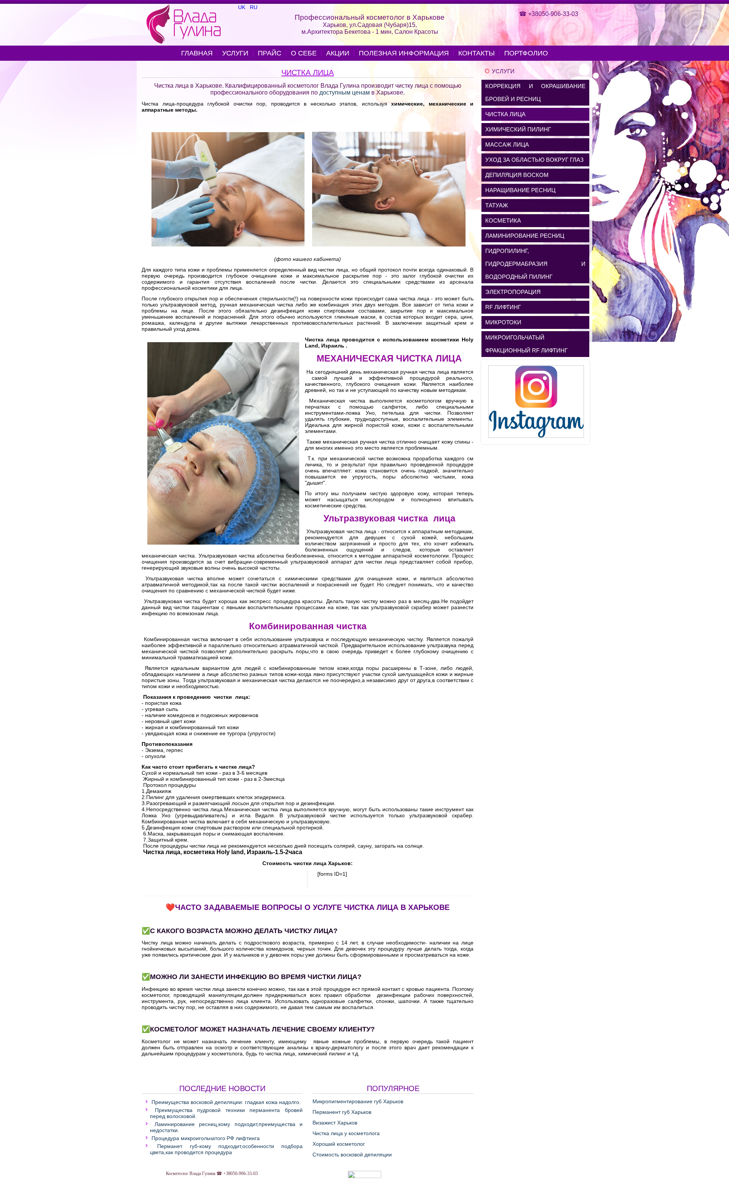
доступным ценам (344, 92)
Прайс (269, 53)
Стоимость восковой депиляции (352, 1154)
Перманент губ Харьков (341, 1112)
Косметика (503, 220)
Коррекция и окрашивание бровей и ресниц (535, 92)
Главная (197, 53)
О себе (304, 53)
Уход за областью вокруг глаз (534, 159)
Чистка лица (307, 72)
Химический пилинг (518, 129)
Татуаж (496, 205)
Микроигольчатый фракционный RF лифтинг (526, 344)
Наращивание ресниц (520, 190)
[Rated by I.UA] (364, 1176)
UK (242, 7)
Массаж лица (507, 144)
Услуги (235, 53)
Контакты (476, 53)
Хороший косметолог (338, 1144)
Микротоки (503, 322)
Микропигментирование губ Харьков (357, 1101)
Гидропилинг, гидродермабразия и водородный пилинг (535, 264)
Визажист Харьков (334, 1123)
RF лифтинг (503, 307)
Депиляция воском (517, 175)
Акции (337, 53)
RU (253, 7)
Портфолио (526, 53)
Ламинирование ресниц (524, 235)
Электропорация (513, 292)
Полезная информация (404, 53)
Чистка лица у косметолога (346, 1133)
